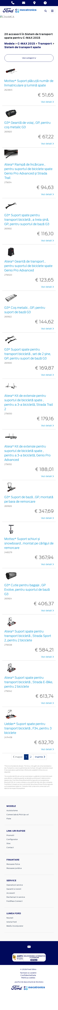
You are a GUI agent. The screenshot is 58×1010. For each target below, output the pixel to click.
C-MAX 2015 (26, 43)
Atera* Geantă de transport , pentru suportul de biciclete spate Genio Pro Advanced (28, 266)
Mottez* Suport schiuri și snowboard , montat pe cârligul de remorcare (29, 543)
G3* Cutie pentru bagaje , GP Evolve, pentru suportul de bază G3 (27, 589)
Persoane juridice (14, 868)
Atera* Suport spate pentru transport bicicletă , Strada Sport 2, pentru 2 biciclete (27, 636)
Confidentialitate (28, 975)
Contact (10, 847)
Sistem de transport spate (22, 47)
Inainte (39, 756)
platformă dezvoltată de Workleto (29, 982)
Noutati (9, 918)
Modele (9, 43)
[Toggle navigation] (52, 10)
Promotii (10, 835)
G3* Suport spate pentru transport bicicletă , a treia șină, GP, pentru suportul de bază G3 (26, 219)
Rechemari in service (15, 897)
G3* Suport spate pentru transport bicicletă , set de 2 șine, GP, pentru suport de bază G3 (27, 354)
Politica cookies (28, 977)
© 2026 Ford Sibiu (28, 969)
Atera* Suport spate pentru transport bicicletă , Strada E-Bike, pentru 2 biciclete (28, 682)
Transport (45, 43)
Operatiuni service (14, 885)
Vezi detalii (46, 102)
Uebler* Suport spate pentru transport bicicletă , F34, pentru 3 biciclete (28, 728)
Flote (8, 818)
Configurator (12, 839)
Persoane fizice (13, 864)
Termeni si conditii (28, 973)
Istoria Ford (11, 922)
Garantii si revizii (13, 889)
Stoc (8, 843)
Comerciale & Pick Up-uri (17, 814)
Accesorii (10, 893)
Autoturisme (12, 810)
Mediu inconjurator (14, 926)
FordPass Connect (14, 901)
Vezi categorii (28, 58)
